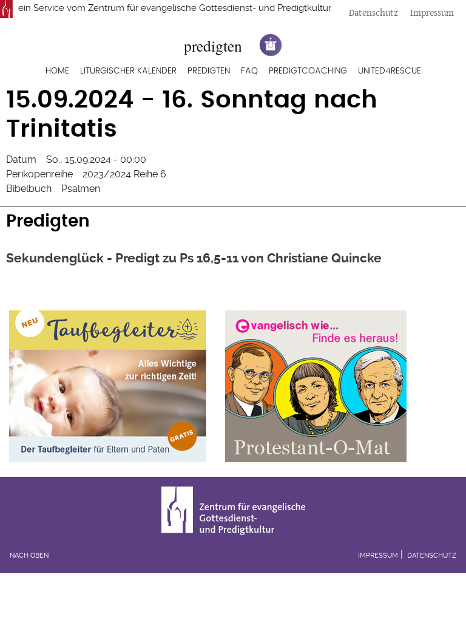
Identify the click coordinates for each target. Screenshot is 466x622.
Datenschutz (373, 12)
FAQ (249, 71)
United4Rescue (389, 71)
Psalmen (80, 188)
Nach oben (29, 555)
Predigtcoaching (308, 71)
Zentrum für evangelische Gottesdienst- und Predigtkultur (209, 7)
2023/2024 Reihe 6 (124, 174)
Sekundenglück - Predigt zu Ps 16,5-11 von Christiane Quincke (194, 257)
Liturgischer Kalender (128, 71)
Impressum (432, 12)
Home (57, 71)
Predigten (208, 71)
